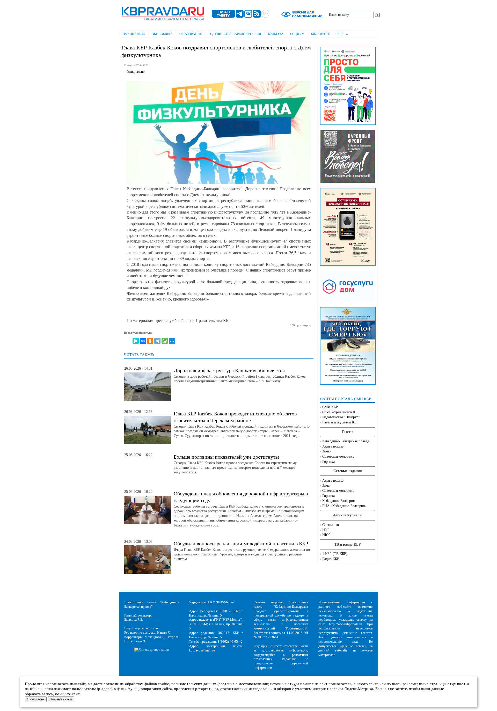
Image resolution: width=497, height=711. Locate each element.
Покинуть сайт (61, 699)
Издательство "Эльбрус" (341, 417)
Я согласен (36, 699)
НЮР (326, 535)
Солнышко (330, 525)
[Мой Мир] (172, 341)
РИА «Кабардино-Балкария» (344, 506)
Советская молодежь (338, 456)
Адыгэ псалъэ (332, 446)
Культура (275, 34)
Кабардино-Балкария (338, 501)
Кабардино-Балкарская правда (345, 441)
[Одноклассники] (150, 341)
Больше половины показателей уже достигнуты (226, 457)
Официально (134, 34)
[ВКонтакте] (143, 341)
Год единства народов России (234, 34)
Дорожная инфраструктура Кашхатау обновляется (229, 370)
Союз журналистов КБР (341, 412)
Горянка (328, 462)
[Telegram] (157, 341)
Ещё (338, 34)
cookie (163, 684)
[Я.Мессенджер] (136, 341)
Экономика (162, 34)
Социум (297, 34)
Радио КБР (330, 559)
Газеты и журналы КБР (340, 422)
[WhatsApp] (165, 341)
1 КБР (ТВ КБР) (334, 554)
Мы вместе (320, 34)
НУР (326, 530)
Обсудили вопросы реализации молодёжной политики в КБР (241, 543)
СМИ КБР (330, 407)
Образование (190, 34)
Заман (327, 451)
